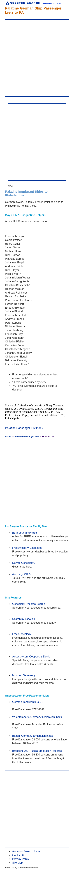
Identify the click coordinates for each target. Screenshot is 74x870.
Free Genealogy (21, 633)
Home (9, 185)
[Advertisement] (37, 58)
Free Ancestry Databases (27, 547)
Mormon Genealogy (24, 675)
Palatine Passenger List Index (24, 428)
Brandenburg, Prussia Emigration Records (37, 750)
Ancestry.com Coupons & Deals (31, 656)
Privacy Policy (20, 858)
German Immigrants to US (27, 701)
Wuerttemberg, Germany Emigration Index (37, 716)
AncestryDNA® (21, 574)
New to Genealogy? (23, 562)
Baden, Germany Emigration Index (32, 735)
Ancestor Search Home (26, 851)
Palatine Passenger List (27, 436)
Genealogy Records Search (28, 603)
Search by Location (23, 618)
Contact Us (19, 855)
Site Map (17, 862)
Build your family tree (24, 532)
